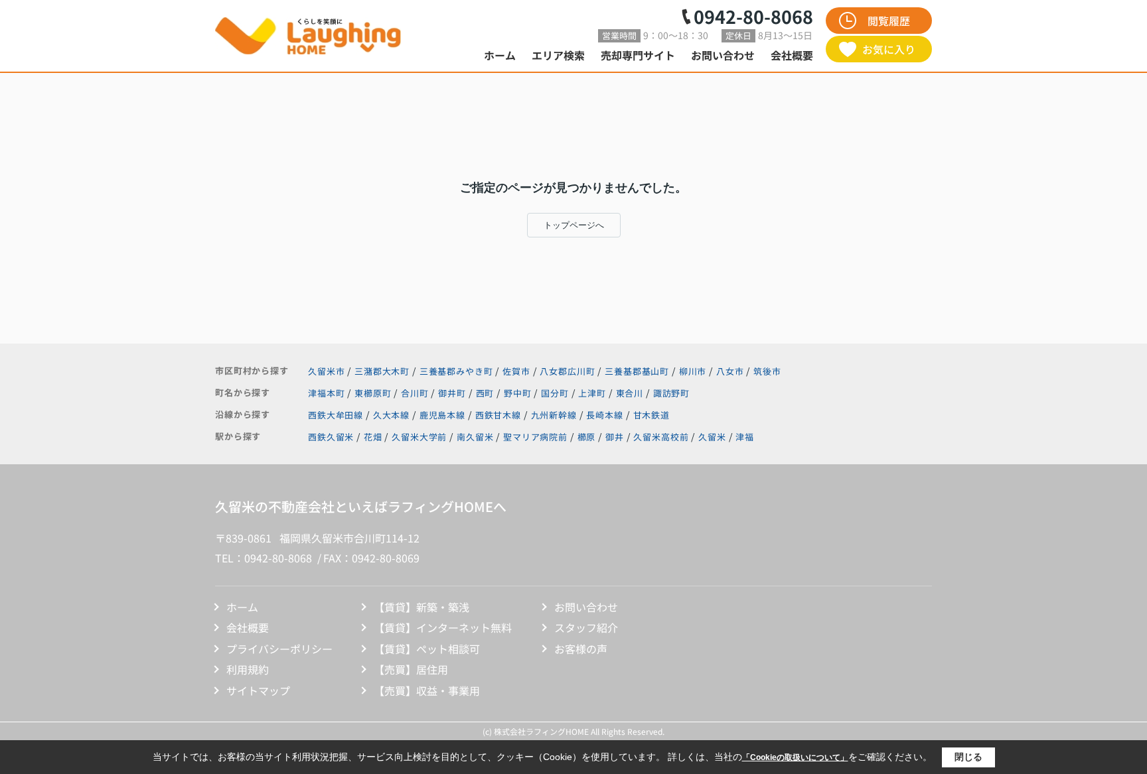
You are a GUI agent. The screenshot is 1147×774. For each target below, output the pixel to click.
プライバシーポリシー (279, 649)
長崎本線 (605, 415)
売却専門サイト (638, 55)
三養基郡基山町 (637, 371)
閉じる (968, 756)
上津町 (593, 393)
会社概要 (792, 55)
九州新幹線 (555, 415)
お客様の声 (580, 649)
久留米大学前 (419, 436)
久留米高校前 (660, 436)
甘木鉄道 (651, 415)
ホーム (500, 55)
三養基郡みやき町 (456, 371)
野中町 (519, 393)
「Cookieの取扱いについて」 (795, 757)
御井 (614, 436)
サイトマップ (258, 690)
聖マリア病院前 (535, 436)
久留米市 (326, 371)
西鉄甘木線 (499, 415)
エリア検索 (558, 55)
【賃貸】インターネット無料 (443, 627)
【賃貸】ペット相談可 (427, 649)
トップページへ (574, 225)
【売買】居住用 (411, 669)
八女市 (730, 371)
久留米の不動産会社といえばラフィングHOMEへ (360, 506)
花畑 (373, 436)
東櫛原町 (374, 393)
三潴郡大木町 (382, 371)
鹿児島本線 (444, 415)
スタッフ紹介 (586, 627)
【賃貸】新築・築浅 (421, 607)
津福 (744, 436)
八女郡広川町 (567, 371)
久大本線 (392, 415)
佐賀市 (516, 371)
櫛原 (586, 436)
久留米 (712, 436)
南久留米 (475, 436)
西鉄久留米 (331, 436)
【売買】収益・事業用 (427, 690)
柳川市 (693, 371)
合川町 (416, 393)
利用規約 (247, 669)
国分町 (556, 393)
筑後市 (767, 371)
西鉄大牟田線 (337, 415)
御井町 (453, 393)
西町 (486, 393)
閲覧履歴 (889, 21)
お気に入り (888, 49)
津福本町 (327, 393)
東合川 (631, 393)
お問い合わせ (723, 55)
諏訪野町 (671, 393)
